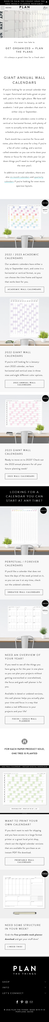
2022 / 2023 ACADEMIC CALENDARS (22, 256)
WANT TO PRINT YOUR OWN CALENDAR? (21, 822)
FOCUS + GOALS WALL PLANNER (24, 720)
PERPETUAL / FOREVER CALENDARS (22, 563)
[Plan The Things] (24, 7)
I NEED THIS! (15, 946)
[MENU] (1, 7)
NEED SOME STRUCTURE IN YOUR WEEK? (23, 927)
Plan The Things (19, 1010)
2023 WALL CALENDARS (21, 476)
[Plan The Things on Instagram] (27, 1002)
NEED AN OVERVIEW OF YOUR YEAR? (23, 656)
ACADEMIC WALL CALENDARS (24, 289)
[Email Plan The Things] (31, 1002)
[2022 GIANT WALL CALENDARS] (24, 321)
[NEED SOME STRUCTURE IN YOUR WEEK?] (24, 894)
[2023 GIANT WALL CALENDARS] (24, 419)
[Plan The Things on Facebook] (17, 1002)
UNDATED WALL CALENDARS (24, 592)
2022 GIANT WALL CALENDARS (18, 354)
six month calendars (20, 177)
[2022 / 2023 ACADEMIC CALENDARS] (24, 223)
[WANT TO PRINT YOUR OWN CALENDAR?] (24, 789)
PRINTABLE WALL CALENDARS (24, 861)
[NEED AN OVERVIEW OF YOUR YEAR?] (24, 623)
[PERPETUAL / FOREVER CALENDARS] (24, 530)
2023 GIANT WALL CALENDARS (18, 452)
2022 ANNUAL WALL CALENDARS (24, 383)
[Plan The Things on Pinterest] (22, 1002)
